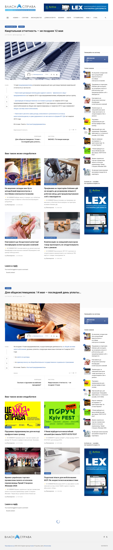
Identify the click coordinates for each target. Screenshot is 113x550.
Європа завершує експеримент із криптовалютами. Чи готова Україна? (98, 142)
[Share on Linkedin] (7, 106)
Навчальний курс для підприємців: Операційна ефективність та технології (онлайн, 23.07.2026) (100, 132)
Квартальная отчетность (20, 130)
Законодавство (36, 17)
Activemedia (47, 546)
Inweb (32, 546)
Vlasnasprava (11, 204)
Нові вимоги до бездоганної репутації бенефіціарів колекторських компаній (22, 243)
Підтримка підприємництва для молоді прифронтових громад (98, 122)
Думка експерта (50, 17)
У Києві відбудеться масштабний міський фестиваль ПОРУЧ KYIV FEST (99, 152)
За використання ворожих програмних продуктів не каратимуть (100, 172)
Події (46, 427)
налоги (16, 373)
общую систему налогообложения (25, 108)
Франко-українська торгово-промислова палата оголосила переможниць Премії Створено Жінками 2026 (99, 162)
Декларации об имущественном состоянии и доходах (33, 101)
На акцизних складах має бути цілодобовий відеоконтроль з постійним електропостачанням (19, 191)
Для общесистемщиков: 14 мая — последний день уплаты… (28, 140)
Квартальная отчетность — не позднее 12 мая (59, 384)
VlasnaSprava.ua (9, 546)
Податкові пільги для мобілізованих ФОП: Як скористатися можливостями (61, 478)
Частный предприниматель (36, 124)
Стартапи (25, 17)
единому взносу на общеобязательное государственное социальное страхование (45, 362)
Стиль (95, 17)
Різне (87, 17)
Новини (15, 17)
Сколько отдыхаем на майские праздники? (29, 384)
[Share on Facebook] (7, 97)
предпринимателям (25, 85)
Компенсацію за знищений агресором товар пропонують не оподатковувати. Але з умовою (61, 245)
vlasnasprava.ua (38, 74)
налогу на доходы (23, 357)
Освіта (69, 17)
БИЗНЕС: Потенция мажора (58, 139)
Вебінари (61, 17)
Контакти (104, 546)
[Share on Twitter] (7, 102)
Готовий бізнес (79, 17)
